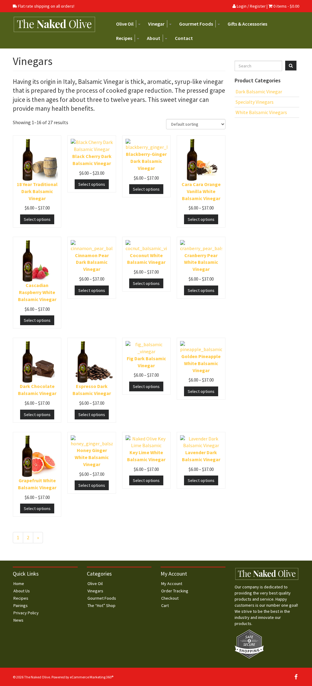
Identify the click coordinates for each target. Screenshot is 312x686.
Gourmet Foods (196, 24)
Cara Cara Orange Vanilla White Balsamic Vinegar (201, 191)
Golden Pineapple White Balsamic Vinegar (201, 363)
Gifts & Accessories (247, 24)
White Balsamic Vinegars (261, 112)
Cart (165, 605)
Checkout (170, 598)
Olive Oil (124, 24)
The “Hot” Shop (101, 605)
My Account (171, 583)
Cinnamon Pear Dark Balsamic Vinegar (92, 262)
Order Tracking (174, 591)
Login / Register (251, 6)
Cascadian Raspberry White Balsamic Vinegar (37, 292)
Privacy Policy (26, 613)
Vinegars (95, 591)
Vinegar (156, 24)
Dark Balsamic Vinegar (259, 91)
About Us (21, 591)
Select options (37, 219)
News (18, 620)
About (153, 38)
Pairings (20, 605)
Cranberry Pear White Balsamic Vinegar (201, 262)
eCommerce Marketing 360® (91, 677)
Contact (184, 38)
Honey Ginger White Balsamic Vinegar (92, 457)
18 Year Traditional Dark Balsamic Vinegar (37, 191)
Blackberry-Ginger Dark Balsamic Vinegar (146, 161)
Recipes (124, 38)
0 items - (286, 6)
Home (18, 583)
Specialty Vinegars (255, 102)
